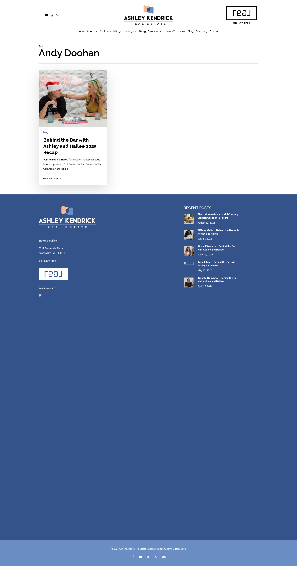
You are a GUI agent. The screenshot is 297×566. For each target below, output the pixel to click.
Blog (45, 132)
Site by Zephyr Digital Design (172, 549)
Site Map (152, 549)
